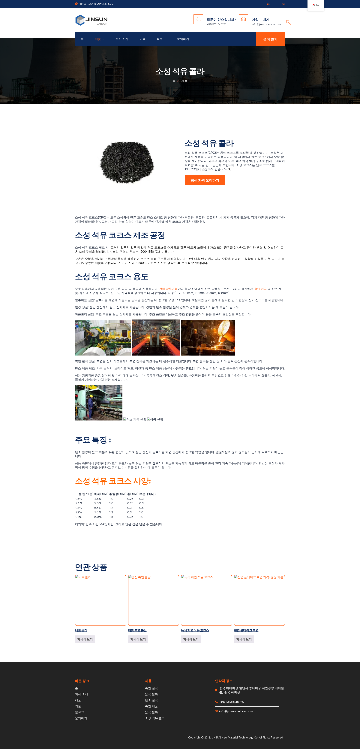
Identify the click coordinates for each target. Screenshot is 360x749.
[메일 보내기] (243, 19)
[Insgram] (283, 4)
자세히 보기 (85, 639)
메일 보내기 (260, 19)
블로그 (161, 39)
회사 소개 (122, 39)
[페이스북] (276, 4)
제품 (98, 39)
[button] (287, 19)
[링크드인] (268, 4)
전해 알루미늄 (168, 288)
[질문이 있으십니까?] (198, 19)
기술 (143, 39)
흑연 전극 (260, 288)
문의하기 (183, 39)
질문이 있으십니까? (221, 19)
